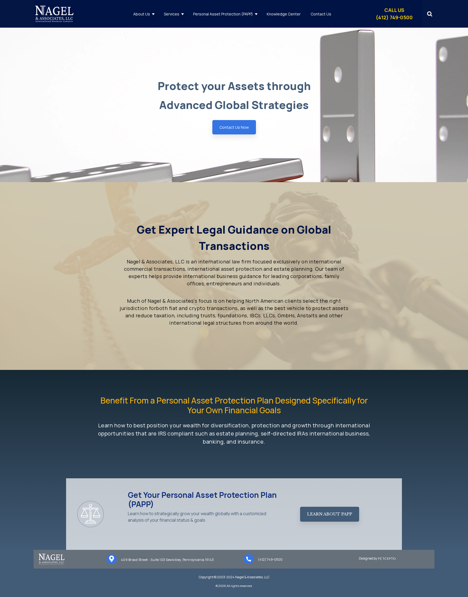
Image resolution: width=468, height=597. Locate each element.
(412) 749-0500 (270, 559)
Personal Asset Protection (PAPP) (223, 14)
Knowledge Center (284, 14)
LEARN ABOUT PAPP (329, 514)
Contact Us (321, 14)
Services (171, 14)
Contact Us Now (234, 127)
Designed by (368, 558)
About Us (141, 14)
